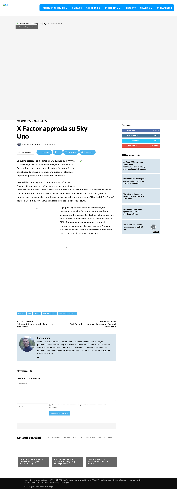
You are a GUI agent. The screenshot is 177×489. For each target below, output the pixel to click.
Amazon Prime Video (87, 438)
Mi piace (156, 130)
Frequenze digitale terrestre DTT (41, 480)
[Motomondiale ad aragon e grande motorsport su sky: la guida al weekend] (153, 181)
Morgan (21, 314)
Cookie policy (65, 483)
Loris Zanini (34, 144)
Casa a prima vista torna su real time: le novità (98, 461)
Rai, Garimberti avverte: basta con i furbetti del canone (93, 325)
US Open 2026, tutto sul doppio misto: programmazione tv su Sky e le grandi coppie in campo (134, 165)
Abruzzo (66, 438)
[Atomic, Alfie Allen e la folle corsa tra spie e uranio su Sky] (32, 454)
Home (21, 27)
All (48, 438)
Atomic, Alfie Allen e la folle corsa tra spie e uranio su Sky (31, 461)
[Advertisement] (37, 226)
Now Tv (23, 454)
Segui (156, 135)
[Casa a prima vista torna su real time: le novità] (100, 454)
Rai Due (37, 314)
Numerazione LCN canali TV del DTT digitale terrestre (93, 480)
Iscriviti (155, 146)
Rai (29, 314)
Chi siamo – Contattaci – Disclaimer (36, 483)
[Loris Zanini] (19, 144)
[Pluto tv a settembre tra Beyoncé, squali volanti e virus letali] (153, 196)
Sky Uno (62, 314)
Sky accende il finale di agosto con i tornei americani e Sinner (132, 211)
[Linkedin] (38, 357)
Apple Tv (101, 438)
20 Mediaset (56, 438)
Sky (54, 314)
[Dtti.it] (18, 8)
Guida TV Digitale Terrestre (63, 480)
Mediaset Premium (135, 480)
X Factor (72, 314)
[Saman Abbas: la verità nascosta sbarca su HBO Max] (153, 227)
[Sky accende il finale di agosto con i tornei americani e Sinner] (153, 211)
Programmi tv (30, 27)
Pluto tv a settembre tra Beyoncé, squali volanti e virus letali (133, 196)
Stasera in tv (40, 121)
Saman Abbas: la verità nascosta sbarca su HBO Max (133, 227)
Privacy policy (54, 483)
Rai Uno (46, 314)
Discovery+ (59, 454)
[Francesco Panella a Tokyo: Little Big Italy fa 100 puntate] (66, 454)
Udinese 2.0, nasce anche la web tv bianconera (35, 325)
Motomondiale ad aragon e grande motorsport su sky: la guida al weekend (134, 180)
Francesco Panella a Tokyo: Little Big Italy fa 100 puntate (64, 461)
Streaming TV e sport (120, 480)
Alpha (75, 438)
